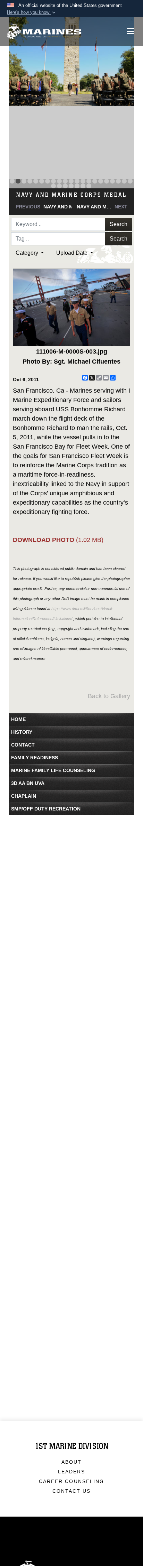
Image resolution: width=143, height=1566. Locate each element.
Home (18, 719)
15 (94, 181)
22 (53, 186)
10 (65, 181)
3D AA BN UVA (27, 783)
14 (88, 181)
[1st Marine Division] (44, 31)
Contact (23, 745)
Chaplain (23, 796)
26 (77, 186)
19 (118, 181)
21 (130, 181)
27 (83, 186)
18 (112, 181)
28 (88, 186)
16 (100, 181)
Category (28, 253)
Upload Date (72, 253)
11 (71, 181)
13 (83, 181)
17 (106, 181)
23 (59, 186)
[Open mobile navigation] (130, 31)
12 (77, 181)
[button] (32, 12)
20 (124, 181)
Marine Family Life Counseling (53, 770)
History (21, 732)
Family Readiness (34, 757)
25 (71, 186)
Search (118, 224)
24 (65, 186)
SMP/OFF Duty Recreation (46, 809)
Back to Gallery (109, 696)
